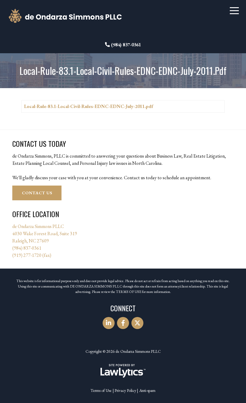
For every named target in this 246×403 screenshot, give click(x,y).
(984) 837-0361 (126, 45)
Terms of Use (101, 390)
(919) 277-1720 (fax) (31, 255)
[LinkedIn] (109, 323)
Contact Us (37, 192)
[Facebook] (123, 323)
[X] (137, 323)
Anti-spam (147, 390)
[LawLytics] (123, 371)
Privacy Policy (125, 390)
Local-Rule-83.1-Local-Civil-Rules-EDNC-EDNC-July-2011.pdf (88, 106)
